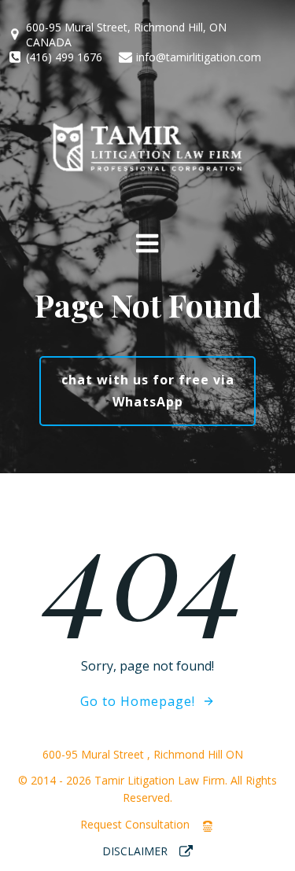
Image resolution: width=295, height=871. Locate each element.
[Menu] (147, 244)
